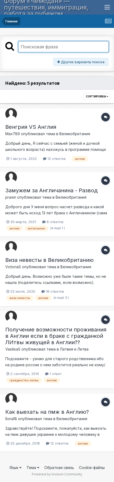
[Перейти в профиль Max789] (11, 114)
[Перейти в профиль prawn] (11, 177)
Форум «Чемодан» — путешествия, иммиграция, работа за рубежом (46, 7)
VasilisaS (12, 349)
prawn (10, 197)
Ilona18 (11, 418)
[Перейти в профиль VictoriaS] (11, 247)
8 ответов (55, 222)
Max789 (12, 133)
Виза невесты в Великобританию (49, 260)
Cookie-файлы (92, 467)
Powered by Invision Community (57, 474)
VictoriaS (13, 267)
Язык (14, 467)
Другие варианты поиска (82, 62)
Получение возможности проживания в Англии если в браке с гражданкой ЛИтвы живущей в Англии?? (55, 335)
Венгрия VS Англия (30, 127)
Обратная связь (59, 467)
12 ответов (56, 158)
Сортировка (96, 96)
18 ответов (54, 291)
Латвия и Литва (74, 349)
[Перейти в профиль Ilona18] (11, 399)
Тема (32, 467)
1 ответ (55, 374)
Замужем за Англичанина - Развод (51, 190)
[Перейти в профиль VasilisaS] (11, 316)
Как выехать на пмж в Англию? (47, 412)
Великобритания (74, 133)
